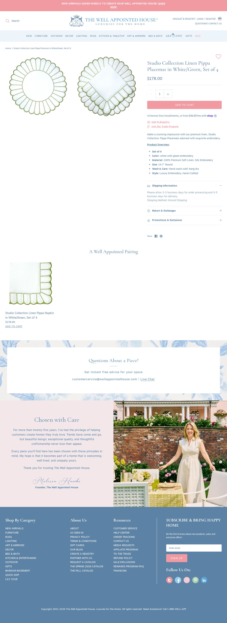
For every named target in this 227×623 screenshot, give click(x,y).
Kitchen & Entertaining (20, 558)
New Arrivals (14, 528)
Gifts (8, 566)
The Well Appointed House (80, 609)
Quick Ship (12, 575)
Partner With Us (81, 558)
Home (8, 48)
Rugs (8, 537)
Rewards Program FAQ (129, 566)
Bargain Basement (17, 570)
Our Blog (76, 549)
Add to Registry (160, 122)
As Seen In (76, 532)
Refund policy (123, 558)
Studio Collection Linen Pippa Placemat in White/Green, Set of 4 (42, 48)
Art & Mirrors (14, 545)
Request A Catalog (83, 562)
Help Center (121, 532)
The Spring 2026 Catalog (86, 566)
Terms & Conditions (83, 541)
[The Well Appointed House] (113, 21)
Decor (9, 549)
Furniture (12, 532)
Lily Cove (11, 579)
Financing (120, 570)
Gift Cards (77, 545)
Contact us (215, 23)
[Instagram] (187, 580)
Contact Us (121, 541)
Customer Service (125, 528)
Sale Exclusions (124, 562)
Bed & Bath (12, 554)
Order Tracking (124, 537)
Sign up (177, 558)
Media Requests (124, 545)
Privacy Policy (80, 537)
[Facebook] (178, 580)
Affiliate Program (126, 549)
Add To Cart (14, 326)
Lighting (11, 541)
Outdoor (11, 562)
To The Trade (122, 554)
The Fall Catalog (81, 570)
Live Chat (147, 379)
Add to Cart (184, 105)
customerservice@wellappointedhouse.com (104, 379)
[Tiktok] (204, 580)
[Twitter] (169, 580)
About (74, 528)
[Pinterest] (195, 580)
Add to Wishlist (218, 56)
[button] (220, 19)
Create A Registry (82, 554)
